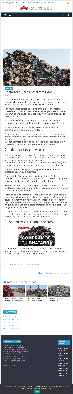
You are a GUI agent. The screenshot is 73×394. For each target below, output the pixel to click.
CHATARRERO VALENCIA (11, 326)
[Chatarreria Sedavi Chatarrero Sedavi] (59, 286)
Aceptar (37, 391)
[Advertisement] (36, 31)
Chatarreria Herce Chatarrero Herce (54, 273)
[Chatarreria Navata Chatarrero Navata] (36, 286)
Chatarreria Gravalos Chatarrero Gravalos (21, 264)
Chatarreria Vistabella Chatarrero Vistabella (40, 3)
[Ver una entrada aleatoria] (68, 15)
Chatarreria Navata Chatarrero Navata (34, 299)
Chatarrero (12, 95)
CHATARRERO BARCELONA (11, 323)
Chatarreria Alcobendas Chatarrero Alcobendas (13, 299)
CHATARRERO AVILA (9, 317)
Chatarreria (9, 88)
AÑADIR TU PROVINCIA (10, 328)
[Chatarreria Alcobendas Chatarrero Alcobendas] (14, 286)
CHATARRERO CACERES (10, 320)
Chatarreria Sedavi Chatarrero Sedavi (56, 299)
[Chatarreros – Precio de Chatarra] (5, 15)
